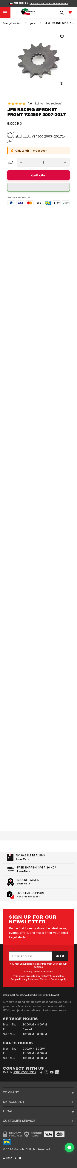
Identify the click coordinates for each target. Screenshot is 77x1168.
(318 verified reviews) (47, 103)
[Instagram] (46, 1072)
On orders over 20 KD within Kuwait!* (49, 4)
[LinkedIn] (57, 1072)
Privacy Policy (32, 971)
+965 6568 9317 (24, 1072)
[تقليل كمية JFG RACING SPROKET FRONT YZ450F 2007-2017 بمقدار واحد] (21, 162)
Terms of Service (49, 979)
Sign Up (60, 956)
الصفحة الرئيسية (12, 23)
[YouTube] (52, 1072)
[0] (70, 12)
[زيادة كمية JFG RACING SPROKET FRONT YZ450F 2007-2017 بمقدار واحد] (65, 162)
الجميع (33, 23)
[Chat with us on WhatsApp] (69, 1147)
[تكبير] (62, 83)
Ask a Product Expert (28, 896)
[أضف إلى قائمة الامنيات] (62, 36)
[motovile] (29, 12)
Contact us (47, 971)
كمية (10, 162)
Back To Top (14, 1158)
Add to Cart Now (38, 820)
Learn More (22, 859)
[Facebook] (41, 1072)
